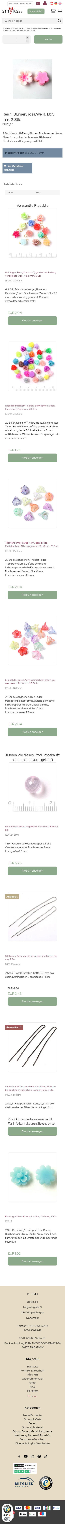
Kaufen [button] (49, 39)
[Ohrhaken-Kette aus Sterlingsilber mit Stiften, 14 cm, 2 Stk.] (32, 922)
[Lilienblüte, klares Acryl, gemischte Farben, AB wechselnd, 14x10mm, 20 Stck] (32, 646)
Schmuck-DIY (36, 11)
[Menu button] (60, 11)
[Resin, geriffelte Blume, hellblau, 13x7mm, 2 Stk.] (32, 1182)
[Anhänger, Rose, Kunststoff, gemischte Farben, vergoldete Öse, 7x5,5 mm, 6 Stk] (32, 238)
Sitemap (33, 1396)
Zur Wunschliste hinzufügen (14, 168)
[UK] (60, 3)
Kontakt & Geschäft (32, 1370)
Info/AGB (32, 1374)
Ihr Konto (32, 1390)
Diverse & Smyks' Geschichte (33, 1443)
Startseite (32, 1366)
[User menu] (45, 4)
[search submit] (59, 21)
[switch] (7, 1519)
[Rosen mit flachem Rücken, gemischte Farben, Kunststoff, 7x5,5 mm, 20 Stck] (32, 371)
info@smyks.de (33, 1330)
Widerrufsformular (32, 1378)
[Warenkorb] (53, 11)
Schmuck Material (32, 1427)
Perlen (32, 1423)
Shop (32, 1382)
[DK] (51, 3)
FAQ (32, 1386)
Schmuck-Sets (32, 1419)
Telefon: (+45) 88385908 (32, 1326)
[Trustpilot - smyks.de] (25, 1468)
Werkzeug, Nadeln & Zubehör (32, 1435)
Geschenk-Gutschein (33, 1439)
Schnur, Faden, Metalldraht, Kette (32, 1431)
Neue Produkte (32, 1415)
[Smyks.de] (12, 11)
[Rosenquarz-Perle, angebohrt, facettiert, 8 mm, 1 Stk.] (32, 792)
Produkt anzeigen (32, 320)
